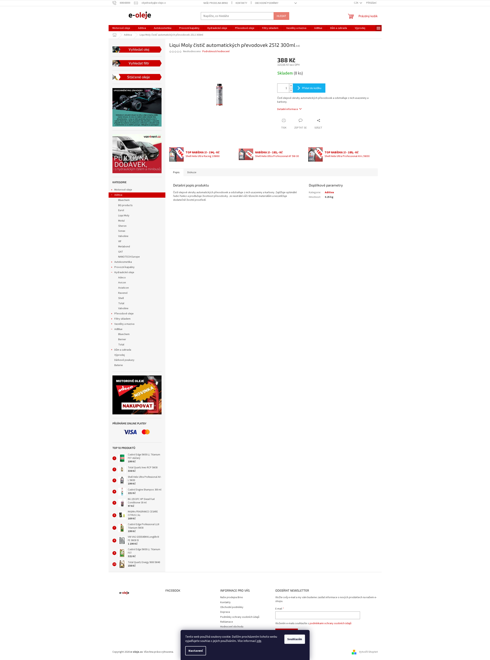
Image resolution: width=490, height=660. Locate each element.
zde (259, 641)
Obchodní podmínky (266, 3)
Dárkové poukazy (124, 360)
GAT (120, 252)
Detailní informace (287, 109)
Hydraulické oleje (124, 272)
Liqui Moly (123, 215)
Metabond (124, 247)
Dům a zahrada (122, 350)
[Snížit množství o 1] (291, 90)
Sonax (121, 231)
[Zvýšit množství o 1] (291, 86)
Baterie (118, 365)
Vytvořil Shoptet (368, 652)
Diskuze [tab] (191, 172)
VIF (119, 241)
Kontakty (241, 3)
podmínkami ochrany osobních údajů (330, 623)
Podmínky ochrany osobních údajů (239, 617)
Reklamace (226, 622)
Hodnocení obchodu (231, 627)
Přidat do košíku (311, 88)
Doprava (225, 612)
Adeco (122, 278)
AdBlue (118, 329)
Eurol (121, 210)
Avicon (122, 283)
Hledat (281, 16)
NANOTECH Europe (129, 257)
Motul (121, 221)
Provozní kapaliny (124, 267)
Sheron (122, 226)
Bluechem (124, 200)
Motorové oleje (123, 190)
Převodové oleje (124, 314)
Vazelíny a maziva (124, 324)
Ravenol (122, 293)
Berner (122, 339)
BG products (125, 205)
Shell (121, 298)
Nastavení (195, 651)
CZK (356, 3)
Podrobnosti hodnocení (216, 51)
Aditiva (118, 195)
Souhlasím (294, 639)
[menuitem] (121, 28)
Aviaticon (123, 288)
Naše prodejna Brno (216, 3)
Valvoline (123, 236)
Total (121, 303)
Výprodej (119, 355)
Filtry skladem (122, 319)
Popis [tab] (176, 172)
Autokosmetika (123, 262)
